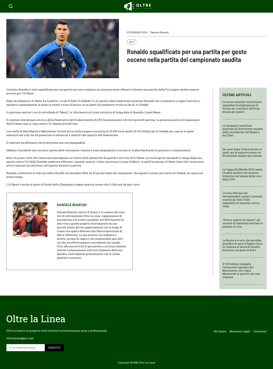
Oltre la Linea (147, 362)
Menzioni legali (240, 331)
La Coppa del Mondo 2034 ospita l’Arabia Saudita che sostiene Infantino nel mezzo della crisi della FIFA (242, 174)
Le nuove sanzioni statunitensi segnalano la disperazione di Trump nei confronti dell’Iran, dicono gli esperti (242, 106)
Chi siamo (220, 331)
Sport (131, 41)
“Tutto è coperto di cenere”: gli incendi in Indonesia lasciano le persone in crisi (242, 223)
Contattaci (260, 331)
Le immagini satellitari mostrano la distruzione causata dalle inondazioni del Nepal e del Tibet (242, 130)
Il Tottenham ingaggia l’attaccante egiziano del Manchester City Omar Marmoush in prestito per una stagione (241, 270)
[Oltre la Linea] (138, 6)
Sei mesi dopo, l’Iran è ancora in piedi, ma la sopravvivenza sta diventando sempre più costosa (242, 152)
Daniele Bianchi (160, 32)
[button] (11, 6)
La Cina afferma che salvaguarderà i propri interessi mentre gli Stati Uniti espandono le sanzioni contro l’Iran (242, 199)
